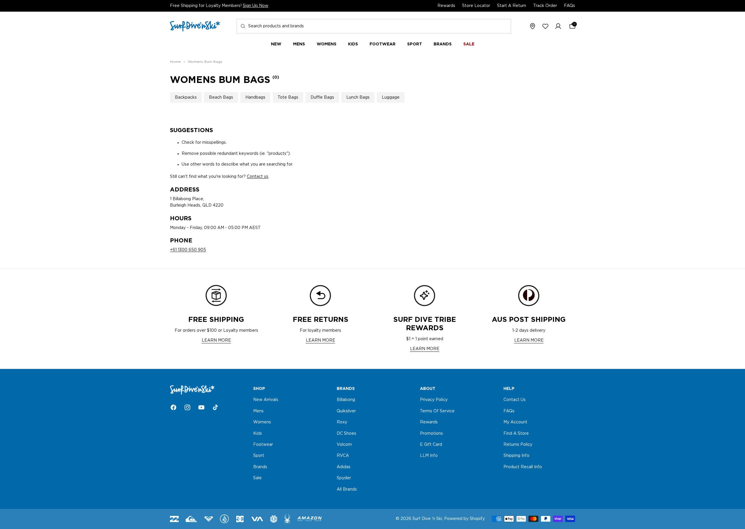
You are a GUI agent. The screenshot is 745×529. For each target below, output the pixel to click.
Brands (260, 467)
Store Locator (476, 6)
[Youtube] (201, 407)
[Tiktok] (215, 407)
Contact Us (514, 400)
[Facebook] (173, 407)
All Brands (347, 489)
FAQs (569, 6)
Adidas (343, 467)
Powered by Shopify (464, 519)
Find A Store (516, 433)
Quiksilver (346, 411)
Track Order (545, 6)
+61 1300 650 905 (188, 250)
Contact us (257, 177)
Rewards (446, 6)
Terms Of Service (437, 411)
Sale (257, 478)
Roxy (342, 422)
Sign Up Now (255, 6)
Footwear (263, 445)
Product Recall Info (522, 467)
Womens (262, 422)
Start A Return (511, 6)
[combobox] (374, 26)
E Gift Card (431, 445)
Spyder (344, 478)
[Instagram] (187, 407)
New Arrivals (265, 400)
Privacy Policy (434, 400)
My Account (515, 422)
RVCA (343, 456)
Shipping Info (516, 456)
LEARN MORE (216, 340)
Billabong (346, 400)
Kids (257, 433)
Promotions (431, 433)
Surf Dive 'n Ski (427, 519)
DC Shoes (346, 433)
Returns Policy (517, 445)
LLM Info (429, 456)
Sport (258, 456)
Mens (258, 411)
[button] (558, 26)
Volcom (344, 445)
